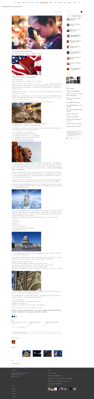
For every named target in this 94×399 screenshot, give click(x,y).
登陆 (14, 363)
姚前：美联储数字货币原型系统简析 (73, 102)
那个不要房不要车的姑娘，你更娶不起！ (75, 58)
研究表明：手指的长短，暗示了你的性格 (74, 123)
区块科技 (20, 327)
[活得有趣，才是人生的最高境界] (68, 63)
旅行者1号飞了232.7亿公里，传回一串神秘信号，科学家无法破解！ (60, 378)
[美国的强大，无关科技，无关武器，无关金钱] (68, 30)
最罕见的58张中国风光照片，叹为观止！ (75, 25)
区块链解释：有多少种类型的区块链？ (74, 91)
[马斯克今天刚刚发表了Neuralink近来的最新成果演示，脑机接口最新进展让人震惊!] (78, 78)
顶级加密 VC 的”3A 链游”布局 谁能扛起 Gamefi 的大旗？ (58, 381)
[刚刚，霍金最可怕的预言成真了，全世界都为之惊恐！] (68, 68)
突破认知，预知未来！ (71, 88)
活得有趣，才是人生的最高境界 (75, 63)
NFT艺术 (14, 391)
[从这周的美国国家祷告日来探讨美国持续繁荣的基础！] (68, 35)
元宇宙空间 (14, 393)
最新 (74, 16)
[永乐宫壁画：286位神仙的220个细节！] (71, 82)
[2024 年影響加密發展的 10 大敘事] (67, 78)
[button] (77, 3)
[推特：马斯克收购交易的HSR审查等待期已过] (78, 82)
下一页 (60, 11)
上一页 (56, 11)
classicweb (13, 327)
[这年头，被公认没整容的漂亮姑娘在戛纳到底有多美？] (68, 52)
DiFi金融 (13, 388)
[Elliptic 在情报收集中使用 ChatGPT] (67, 82)
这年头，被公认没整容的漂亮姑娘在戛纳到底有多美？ (75, 52)
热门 (69, 16)
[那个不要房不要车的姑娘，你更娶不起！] (68, 57)
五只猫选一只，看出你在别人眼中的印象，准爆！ (75, 47)
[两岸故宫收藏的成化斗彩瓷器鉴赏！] (75, 78)
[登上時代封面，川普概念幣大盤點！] (71, 78)
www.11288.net (16, 376)
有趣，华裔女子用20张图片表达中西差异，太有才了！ (75, 41)
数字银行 (23, 327)
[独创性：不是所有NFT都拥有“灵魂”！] (74, 389)
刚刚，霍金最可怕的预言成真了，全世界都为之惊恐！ (75, 69)
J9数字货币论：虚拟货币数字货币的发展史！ (52, 322)
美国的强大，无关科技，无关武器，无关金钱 (18, 322)
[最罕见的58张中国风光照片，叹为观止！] (68, 24)
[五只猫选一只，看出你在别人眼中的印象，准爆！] (68, 46)
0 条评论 (26, 327)
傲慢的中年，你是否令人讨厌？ (72, 113)
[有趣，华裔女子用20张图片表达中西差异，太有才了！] (68, 41)
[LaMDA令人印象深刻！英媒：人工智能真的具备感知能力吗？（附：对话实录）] (75, 82)
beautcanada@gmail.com (18, 374)
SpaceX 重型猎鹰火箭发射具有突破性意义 (34, 322)
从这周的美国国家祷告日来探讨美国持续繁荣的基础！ (75, 36)
